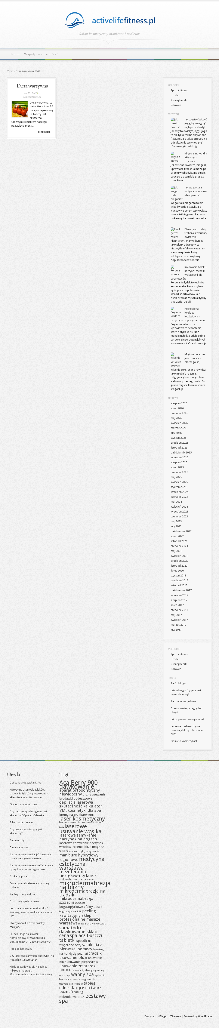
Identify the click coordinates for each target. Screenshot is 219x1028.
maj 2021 (176, 551)
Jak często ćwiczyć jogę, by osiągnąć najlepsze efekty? (196, 123)
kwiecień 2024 (179, 506)
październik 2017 (181, 590)
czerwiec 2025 (179, 472)
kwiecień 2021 (179, 555)
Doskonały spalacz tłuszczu (26, 901)
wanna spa (65, 975)
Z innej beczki (179, 100)
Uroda (175, 95)
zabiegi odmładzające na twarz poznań (80, 987)
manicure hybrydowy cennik (84, 851)
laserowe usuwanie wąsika (80, 829)
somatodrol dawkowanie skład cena (78, 931)
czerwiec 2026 (179, 413)
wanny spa (82, 974)
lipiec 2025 (177, 467)
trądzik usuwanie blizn (80, 955)
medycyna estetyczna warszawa (82, 863)
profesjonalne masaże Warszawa (79, 921)
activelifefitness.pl (32, 96)
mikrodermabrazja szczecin (76, 900)
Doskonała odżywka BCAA (25, 782)
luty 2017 (176, 629)
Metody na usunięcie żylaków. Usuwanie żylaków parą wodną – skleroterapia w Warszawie (29, 793)
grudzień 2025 (179, 442)
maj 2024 (176, 501)
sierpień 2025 (179, 462)
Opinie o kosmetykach (184, 741)
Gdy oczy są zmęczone (23, 804)
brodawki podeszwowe (75, 798)
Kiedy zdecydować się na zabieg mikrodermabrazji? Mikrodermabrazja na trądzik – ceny (31, 970)
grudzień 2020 (179, 560)
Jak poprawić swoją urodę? (187, 719)
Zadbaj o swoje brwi (183, 701)
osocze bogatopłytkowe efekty (76, 905)
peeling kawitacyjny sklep (77, 913)
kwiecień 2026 (179, 423)
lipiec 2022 (177, 536)
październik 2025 (181, 452)
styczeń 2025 (178, 487)
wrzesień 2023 (179, 511)
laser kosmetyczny (82, 818)
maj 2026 (176, 418)
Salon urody (17, 840)
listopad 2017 (179, 585)
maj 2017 (176, 614)
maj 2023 (176, 521)
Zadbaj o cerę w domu (23, 894)
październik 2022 (181, 531)
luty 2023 (176, 526)
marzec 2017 (178, 624)
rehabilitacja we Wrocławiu (92, 923)
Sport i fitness (179, 90)
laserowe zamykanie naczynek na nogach (78, 837)
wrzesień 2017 (179, 595)
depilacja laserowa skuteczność (76, 804)
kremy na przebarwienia (77, 815)
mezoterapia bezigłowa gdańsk (78, 873)
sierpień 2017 (179, 600)
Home (14, 54)
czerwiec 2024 (179, 496)
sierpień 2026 (179, 403)
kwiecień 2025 (179, 482)
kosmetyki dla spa (84, 810)
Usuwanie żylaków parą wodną (87, 970)
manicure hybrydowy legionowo (78, 857)
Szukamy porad (19, 876)
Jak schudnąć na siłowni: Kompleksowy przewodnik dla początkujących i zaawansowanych (30, 938)
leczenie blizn (81, 847)
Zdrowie (176, 105)
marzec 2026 (178, 428)
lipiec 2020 (177, 570)
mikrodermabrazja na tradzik (82, 893)
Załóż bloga (178, 683)
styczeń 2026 (178, 437)
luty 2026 (176, 432)
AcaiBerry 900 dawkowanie (78, 784)
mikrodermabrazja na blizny (85, 885)
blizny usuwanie (94, 794)
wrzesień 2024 (179, 491)
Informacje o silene (21, 822)
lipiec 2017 (177, 605)
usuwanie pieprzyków (82, 962)
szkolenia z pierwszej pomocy (80, 946)
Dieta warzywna (32, 86)
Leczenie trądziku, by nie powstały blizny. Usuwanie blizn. (187, 730)
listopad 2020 (179, 565)
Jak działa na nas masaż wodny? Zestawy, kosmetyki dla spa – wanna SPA (31, 912)
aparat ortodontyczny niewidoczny (79, 792)
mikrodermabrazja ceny (76, 879)
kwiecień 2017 (179, 619)
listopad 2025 (179, 447)
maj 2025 (176, 477)
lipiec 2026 (177, 408)
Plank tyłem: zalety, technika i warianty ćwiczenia (196, 233)
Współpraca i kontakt (41, 54)
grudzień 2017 (179, 580)
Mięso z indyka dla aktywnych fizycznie (196, 157)
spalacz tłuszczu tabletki (81, 938)
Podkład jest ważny (21, 948)
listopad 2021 (179, 541)
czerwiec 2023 (179, 516)
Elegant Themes (170, 1016)
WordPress (205, 1016)
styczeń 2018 (178, 575)
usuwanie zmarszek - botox (78, 967)
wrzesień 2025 (179, 457)
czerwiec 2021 (179, 546)
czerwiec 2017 (179, 610)
